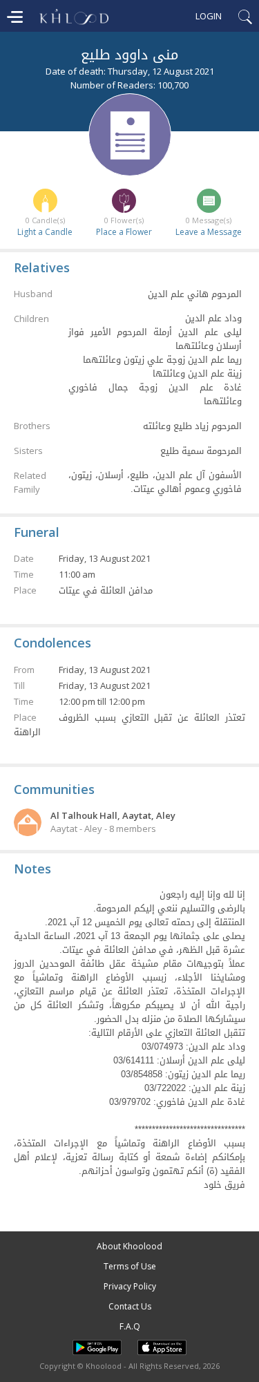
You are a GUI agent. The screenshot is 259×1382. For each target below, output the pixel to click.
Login (208, 16)
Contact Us (129, 1306)
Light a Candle (45, 232)
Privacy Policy (130, 1286)
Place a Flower (124, 232)
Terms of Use (130, 1266)
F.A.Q (129, 1326)
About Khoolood (129, 1246)
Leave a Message (208, 232)
